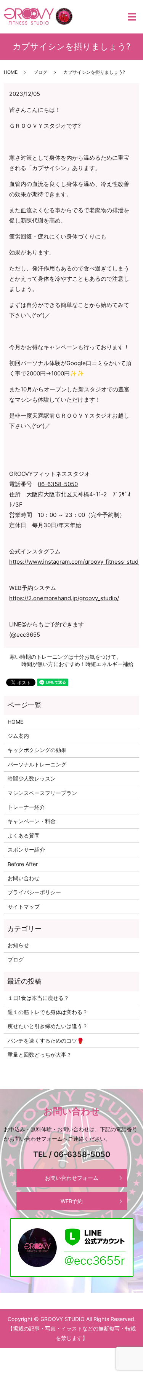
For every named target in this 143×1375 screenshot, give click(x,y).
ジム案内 (18, 736)
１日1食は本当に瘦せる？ (38, 998)
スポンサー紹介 (26, 849)
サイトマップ (24, 906)
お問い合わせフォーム (71, 1178)
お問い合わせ (24, 878)
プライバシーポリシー (34, 892)
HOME (11, 72)
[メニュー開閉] (132, 17)
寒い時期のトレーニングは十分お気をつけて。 (66, 656)
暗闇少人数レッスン (32, 778)
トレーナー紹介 (26, 807)
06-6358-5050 (58, 484)
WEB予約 (72, 1201)
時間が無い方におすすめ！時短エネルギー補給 (77, 664)
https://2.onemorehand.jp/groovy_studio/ (64, 598)
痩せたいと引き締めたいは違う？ (48, 1026)
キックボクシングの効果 (37, 750)
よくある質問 (24, 835)
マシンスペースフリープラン (42, 793)
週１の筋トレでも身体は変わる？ (48, 1012)
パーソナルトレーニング (37, 764)
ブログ (40, 72)
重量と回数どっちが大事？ (40, 1054)
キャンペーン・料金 (32, 821)
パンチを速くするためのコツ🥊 (46, 1040)
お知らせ (18, 945)
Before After (23, 864)
